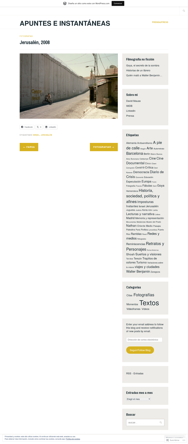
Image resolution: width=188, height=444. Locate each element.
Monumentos (131, 222)
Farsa (30, 147)
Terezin (138, 258)
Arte (150, 148)
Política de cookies (73, 439)
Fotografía (130, 185)
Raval (144, 234)
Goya (160, 185)
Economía (139, 177)
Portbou (145, 229)
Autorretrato (159, 148)
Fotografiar (102, 147)
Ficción (154, 182)
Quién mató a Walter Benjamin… (144, 75)
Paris (138, 229)
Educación (148, 177)
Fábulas (147, 185)
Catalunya (144, 158)
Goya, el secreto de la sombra (142, 65)
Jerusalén (46, 135)
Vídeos (145, 309)
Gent (154, 186)
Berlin (147, 153)
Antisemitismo (144, 143)
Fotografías (26, 36)
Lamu (155, 210)
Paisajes (157, 225)
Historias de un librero (138, 70)
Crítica (149, 167)
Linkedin (130, 110)
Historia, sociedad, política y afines (143, 195)
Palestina (130, 229)
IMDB (129, 105)
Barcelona (134, 153)
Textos (149, 302)
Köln (150, 210)
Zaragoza (155, 271)
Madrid (130, 218)
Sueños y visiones (148, 254)
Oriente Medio (145, 225)
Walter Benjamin (138, 271)
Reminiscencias (135, 244)
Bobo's (153, 154)
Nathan (131, 225)
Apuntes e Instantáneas (65, 23)
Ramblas (136, 234)
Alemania (131, 143)
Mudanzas (141, 221)
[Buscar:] (184, 11)
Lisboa (157, 214)
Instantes (132, 206)
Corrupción (130, 168)
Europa (146, 181)
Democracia (141, 172)
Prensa (130, 115)
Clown (154, 163)
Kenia (145, 209)
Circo (148, 163)
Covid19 (139, 167)
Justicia (138, 210)
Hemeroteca (132, 190)
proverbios (153, 230)
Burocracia (135, 159)
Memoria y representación (149, 218)
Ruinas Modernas (153, 250)
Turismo (141, 262)
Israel (36, 135)
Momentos (132, 304)
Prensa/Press (160, 22)
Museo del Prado (153, 221)
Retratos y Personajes (145, 246)
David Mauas (133, 101)
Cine (152, 158)
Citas (129, 295)
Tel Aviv (129, 258)
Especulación (133, 181)
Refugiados (141, 239)
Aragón (143, 148)
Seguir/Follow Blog (140, 350)
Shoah (130, 254)
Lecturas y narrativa (140, 213)
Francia (139, 186)
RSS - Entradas (134, 373)
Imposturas (145, 201)
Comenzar (118, 3)
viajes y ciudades (147, 266)
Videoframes (133, 309)
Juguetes (130, 209)
